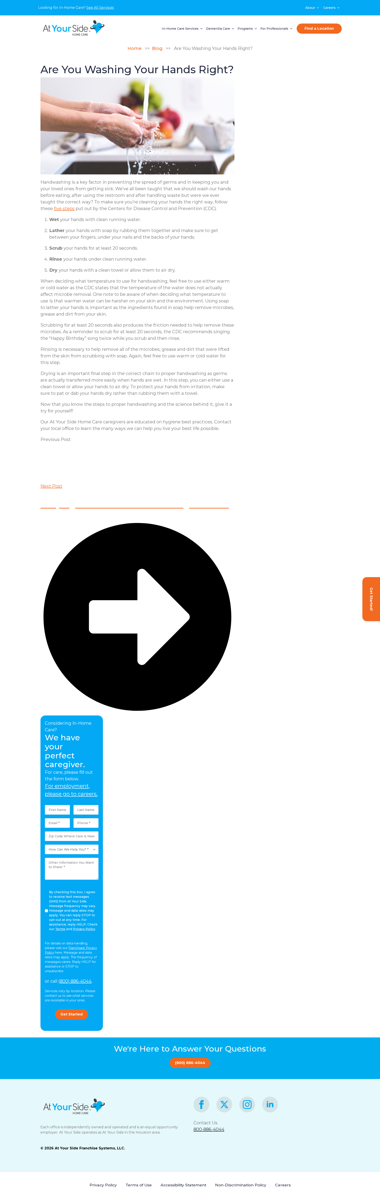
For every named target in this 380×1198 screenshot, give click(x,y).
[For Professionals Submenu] (290, 28)
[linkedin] (270, 1104)
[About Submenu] (318, 7)
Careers (329, 7)
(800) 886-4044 (74, 981)
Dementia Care (218, 29)
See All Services (100, 7)
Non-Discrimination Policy (240, 1185)
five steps (64, 208)
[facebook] (201, 1104)
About (310, 7)
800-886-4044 (209, 1129)
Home (136, 48)
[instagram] (247, 1104)
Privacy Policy (103, 1185)
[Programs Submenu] (255, 28)
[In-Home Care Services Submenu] (201, 28)
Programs (245, 29)
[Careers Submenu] (339, 7)
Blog (158, 48)
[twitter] (224, 1104)
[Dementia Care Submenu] (232, 28)
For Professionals (274, 29)
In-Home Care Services (180, 29)
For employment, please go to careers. (71, 790)
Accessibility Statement (183, 1185)
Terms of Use (139, 1185)
